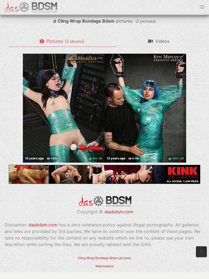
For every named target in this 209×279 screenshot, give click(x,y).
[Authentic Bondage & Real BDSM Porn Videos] (104, 182)
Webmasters (105, 266)
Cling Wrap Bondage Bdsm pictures (104, 258)
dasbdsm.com (118, 211)
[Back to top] (201, 251)
